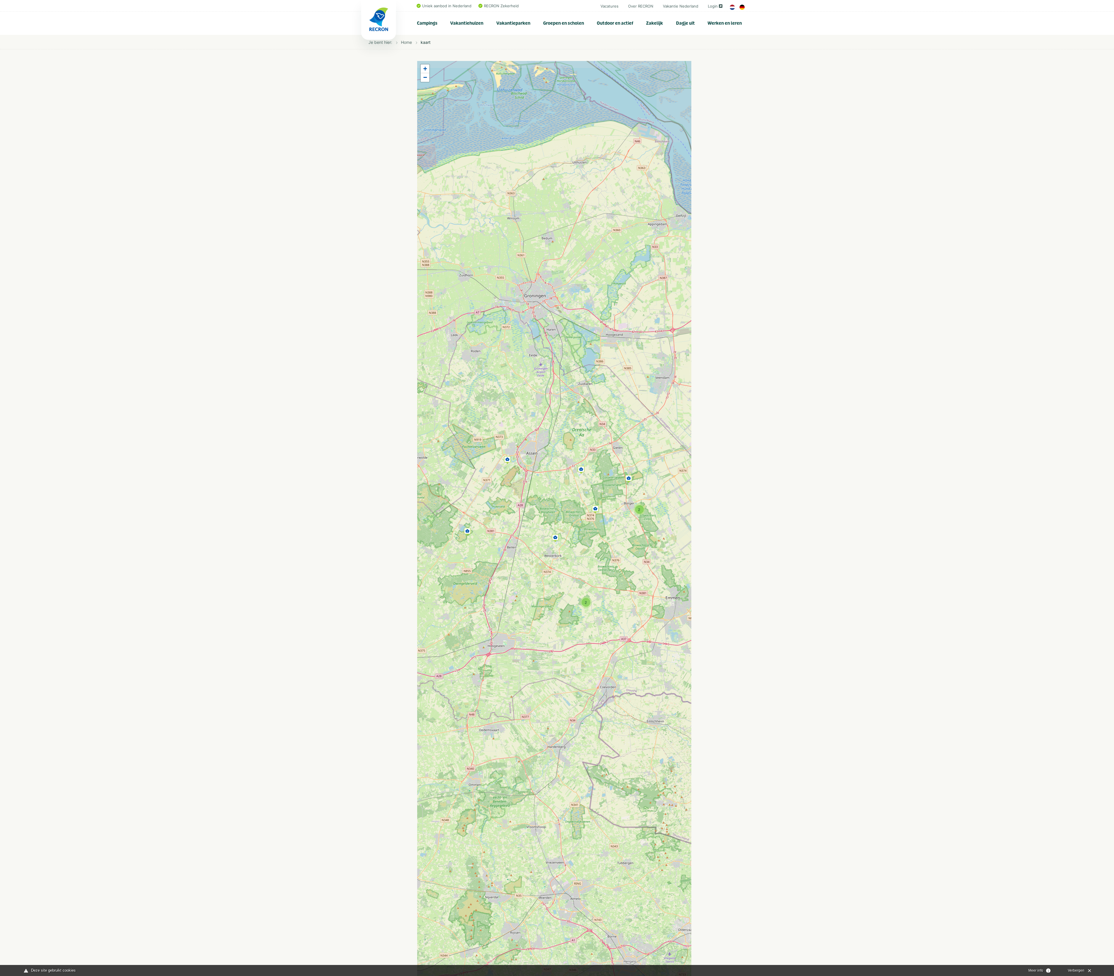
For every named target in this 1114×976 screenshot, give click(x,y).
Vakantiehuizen (466, 23)
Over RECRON (640, 6)
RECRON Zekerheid (501, 5)
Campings (427, 23)
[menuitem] (427, 23)
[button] (467, 530)
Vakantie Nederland (680, 6)
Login (713, 6)
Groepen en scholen (563, 23)
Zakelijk (654, 23)
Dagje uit (685, 23)
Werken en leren (725, 23)
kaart (426, 42)
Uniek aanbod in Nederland (446, 5)
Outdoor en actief (615, 23)
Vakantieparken (513, 23)
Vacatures (610, 6)
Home (406, 42)
